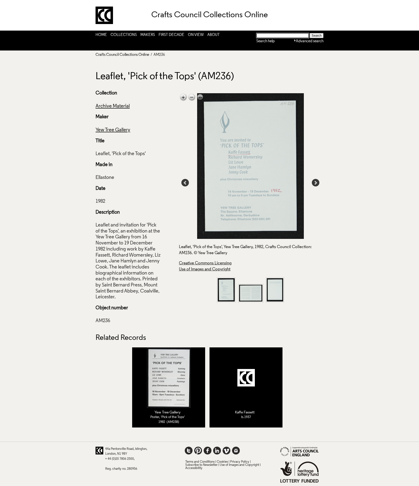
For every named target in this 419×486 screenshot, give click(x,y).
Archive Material (113, 106)
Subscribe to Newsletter (201, 465)
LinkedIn (217, 450)
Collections (124, 35)
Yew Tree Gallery (113, 130)
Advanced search (309, 41)
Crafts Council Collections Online (122, 55)
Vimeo (226, 450)
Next (316, 183)
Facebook (207, 450)
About (213, 35)
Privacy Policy (239, 461)
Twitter (189, 450)
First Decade (171, 35)
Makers (147, 35)
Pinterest (198, 450)
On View (196, 35)
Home (101, 35)
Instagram (236, 450)
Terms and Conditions (200, 461)
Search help (265, 41)
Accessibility (193, 468)
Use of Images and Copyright (204, 269)
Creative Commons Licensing (205, 263)
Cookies (222, 461)
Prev (185, 183)
